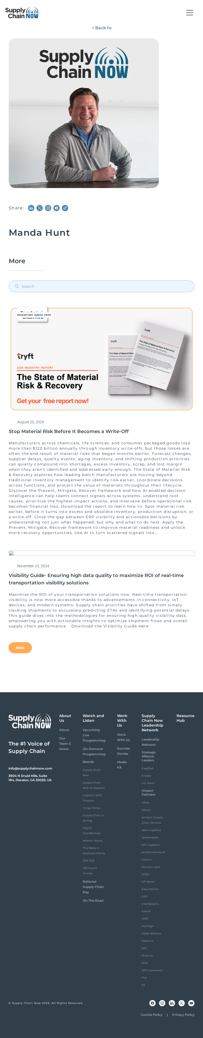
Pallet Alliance (151, 933)
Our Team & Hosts (65, 743)
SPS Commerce (152, 970)
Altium (146, 810)
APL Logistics (151, 845)
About (64, 730)
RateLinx (147, 941)
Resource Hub (186, 718)
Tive (144, 977)
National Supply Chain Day (93, 887)
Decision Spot (151, 867)
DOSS (145, 874)
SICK (145, 963)
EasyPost (148, 768)
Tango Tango (91, 808)
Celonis (146, 859)
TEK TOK (88, 860)
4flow (145, 802)
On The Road (93, 900)
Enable (146, 775)
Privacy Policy (183, 1015)
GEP (144, 896)
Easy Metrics (150, 889)
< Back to (102, 27)
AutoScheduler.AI (153, 852)
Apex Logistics (151, 830)
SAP (144, 948)
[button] (190, 12)
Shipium (147, 955)
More (20, 648)
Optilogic (148, 926)
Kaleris (146, 911)
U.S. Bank (148, 783)
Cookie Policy (152, 1015)
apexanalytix (150, 837)
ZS (143, 985)
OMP (145, 918)
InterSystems (150, 904)
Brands (88, 762)
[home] (22, 12)
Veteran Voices (92, 840)
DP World (148, 881)
